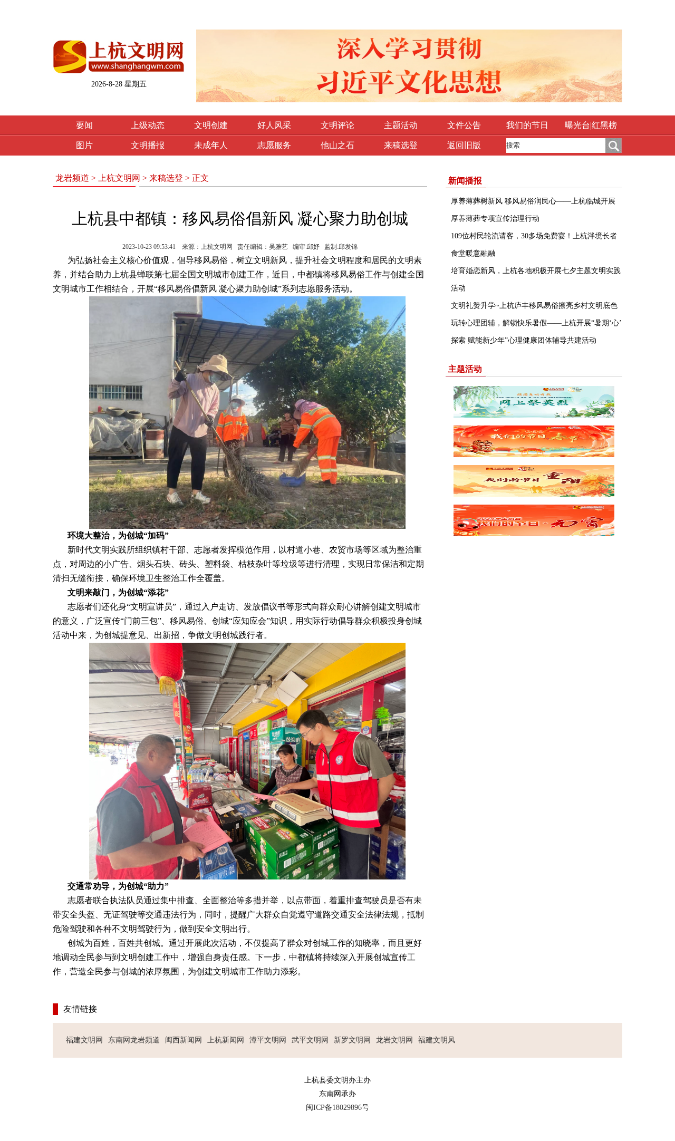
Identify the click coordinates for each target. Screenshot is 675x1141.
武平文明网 (310, 1040)
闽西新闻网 (183, 1040)
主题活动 (401, 125)
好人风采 (274, 125)
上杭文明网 (119, 177)
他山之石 (337, 145)
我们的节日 (527, 125)
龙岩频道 (72, 177)
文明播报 (148, 145)
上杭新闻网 (225, 1040)
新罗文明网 (352, 1040)
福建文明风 (436, 1040)
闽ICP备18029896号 (337, 1107)
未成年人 (211, 145)
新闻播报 (465, 180)
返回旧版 (464, 145)
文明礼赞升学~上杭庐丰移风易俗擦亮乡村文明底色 (534, 306)
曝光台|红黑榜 (591, 125)
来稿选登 (401, 145)
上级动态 (148, 125)
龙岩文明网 (394, 1040)
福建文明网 (84, 1040)
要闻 (84, 125)
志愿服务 (274, 145)
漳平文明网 (267, 1040)
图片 (84, 145)
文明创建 (211, 125)
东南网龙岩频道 (134, 1040)
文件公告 (464, 125)
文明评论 (337, 125)
